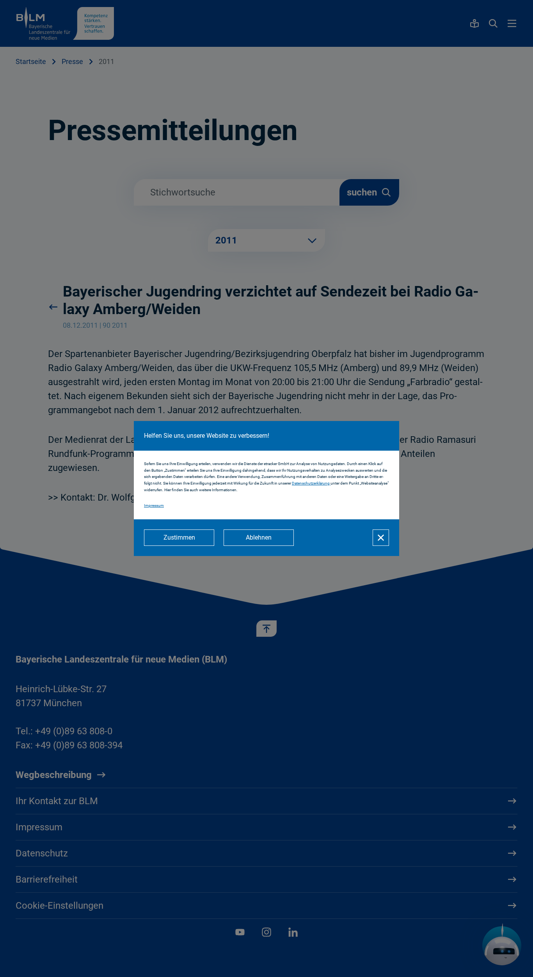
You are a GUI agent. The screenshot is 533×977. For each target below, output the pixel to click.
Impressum (154, 505)
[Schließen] (381, 537)
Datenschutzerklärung (311, 483)
